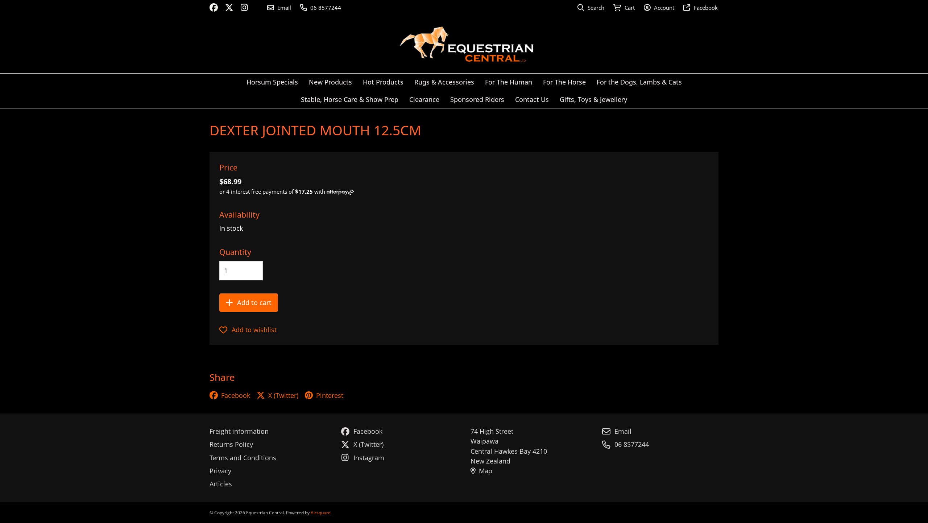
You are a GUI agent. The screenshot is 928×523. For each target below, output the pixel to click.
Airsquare (321, 513)
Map (485, 470)
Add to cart (254, 302)
